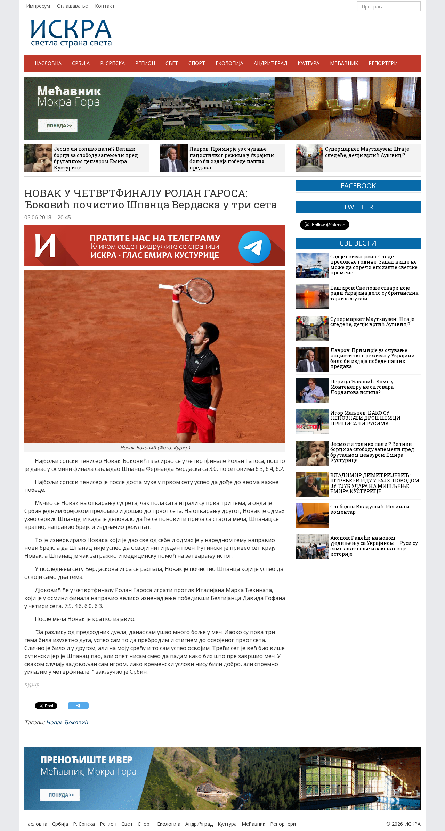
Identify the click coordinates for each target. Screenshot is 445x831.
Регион (145, 63)
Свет (171, 63)
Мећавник (344, 63)
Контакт (105, 5)
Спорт (196, 63)
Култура (308, 63)
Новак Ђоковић (67, 722)
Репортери (383, 63)
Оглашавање (72, 5)
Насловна (48, 63)
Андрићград (270, 63)
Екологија (229, 63)
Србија (81, 63)
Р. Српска (112, 63)
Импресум (38, 5)
